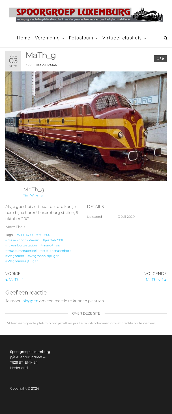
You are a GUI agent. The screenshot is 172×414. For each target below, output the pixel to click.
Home (23, 38)
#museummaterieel (21, 251)
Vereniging (47, 38)
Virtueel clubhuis (122, 38)
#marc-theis (50, 245)
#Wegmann (14, 256)
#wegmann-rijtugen (43, 256)
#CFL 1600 (25, 235)
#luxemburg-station (21, 245)
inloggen (30, 301)
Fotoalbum (81, 38)
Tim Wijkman (46, 65)
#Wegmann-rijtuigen (22, 261)
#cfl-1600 (43, 235)
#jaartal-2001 (53, 240)
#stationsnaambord (55, 251)
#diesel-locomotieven (22, 240)
